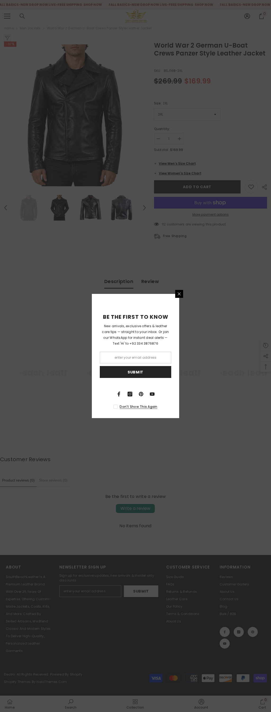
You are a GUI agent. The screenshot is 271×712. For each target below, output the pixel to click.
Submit (135, 372)
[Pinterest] (141, 394)
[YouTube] (152, 394)
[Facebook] (118, 394)
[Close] (179, 294)
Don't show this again (138, 406)
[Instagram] (130, 394)
